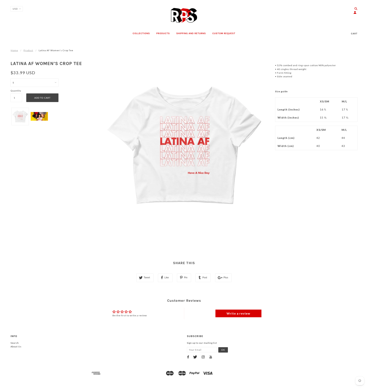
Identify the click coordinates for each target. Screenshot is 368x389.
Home (14, 50)
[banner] (184, 15)
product (28, 50)
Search (15, 342)
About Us (16, 346)
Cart (354, 33)
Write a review (238, 313)
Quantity (16, 90)
